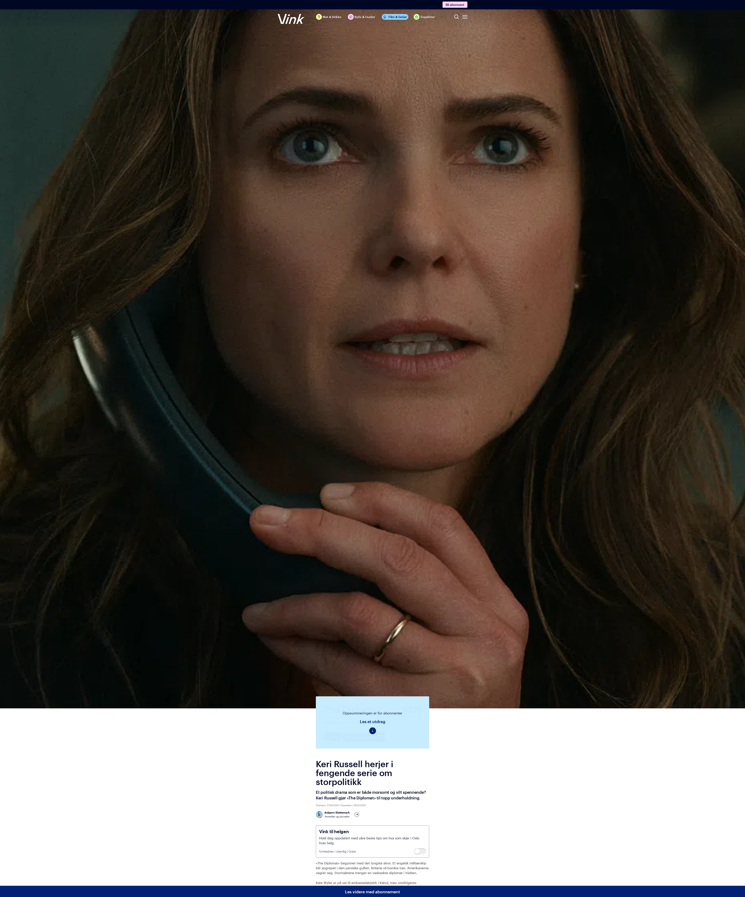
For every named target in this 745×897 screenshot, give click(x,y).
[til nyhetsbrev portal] (420, 851)
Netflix (329, 723)
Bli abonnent (455, 4)
